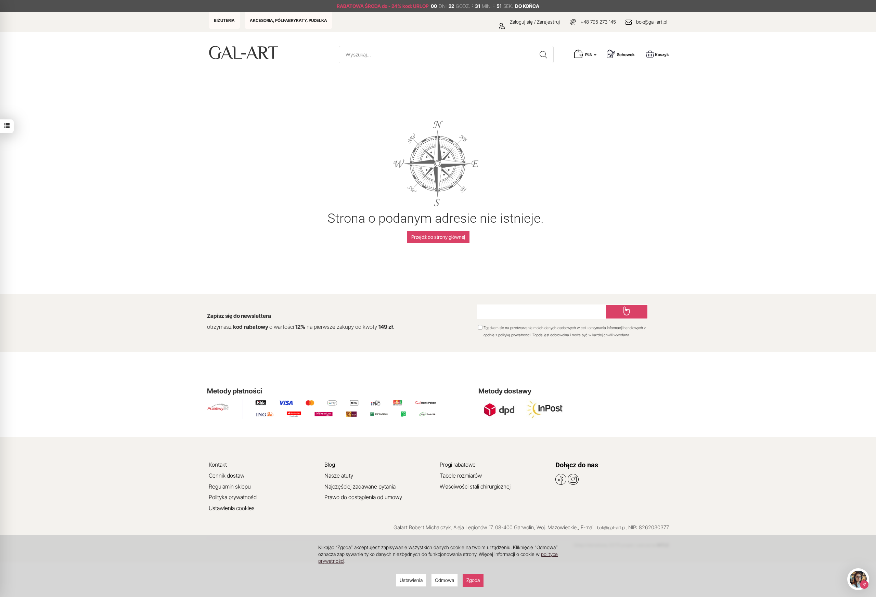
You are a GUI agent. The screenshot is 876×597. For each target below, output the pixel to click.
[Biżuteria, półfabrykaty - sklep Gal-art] (245, 52)
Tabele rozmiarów (461, 475)
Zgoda (473, 580)
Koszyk (662, 54)
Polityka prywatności (233, 497)
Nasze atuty (338, 475)
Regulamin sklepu (230, 486)
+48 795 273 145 (598, 22)
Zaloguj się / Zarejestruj (534, 22)
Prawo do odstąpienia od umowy (363, 497)
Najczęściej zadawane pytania (360, 486)
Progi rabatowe (458, 464)
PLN (589, 54)
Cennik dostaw (226, 475)
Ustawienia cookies (232, 508)
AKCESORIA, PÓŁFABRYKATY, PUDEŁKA (288, 20)
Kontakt (218, 464)
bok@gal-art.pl (651, 22)
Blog (329, 464)
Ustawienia (411, 580)
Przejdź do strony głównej (438, 237)
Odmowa (444, 580)
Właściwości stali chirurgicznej (475, 486)
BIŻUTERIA (224, 20)
